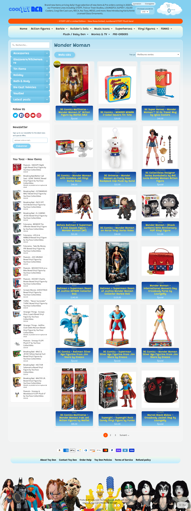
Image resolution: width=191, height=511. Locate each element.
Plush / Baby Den (76, 35)
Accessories (31, 54)
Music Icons (103, 29)
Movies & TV (101, 35)
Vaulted (18, 93)
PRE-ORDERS (120, 34)
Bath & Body (31, 82)
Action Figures (42, 29)
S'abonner (21, 146)
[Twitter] (15, 115)
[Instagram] (38, 115)
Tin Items (31, 70)
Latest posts (31, 100)
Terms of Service (124, 460)
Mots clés (64, 55)
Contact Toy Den (68, 460)
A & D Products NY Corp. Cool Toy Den (91, 499)
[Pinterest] (27, 115)
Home (23, 28)
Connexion (137, 4)
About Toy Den (48, 460)
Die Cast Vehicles (31, 88)
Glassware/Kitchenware (31, 61)
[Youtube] (33, 115)
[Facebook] (21, 115)
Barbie (62, 29)
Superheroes (125, 29)
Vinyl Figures (148, 29)
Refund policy (143, 460)
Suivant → (124, 435)
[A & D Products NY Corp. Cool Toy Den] (25, 9)
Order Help (85, 460)
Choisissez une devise (145, 9)
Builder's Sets (81, 29)
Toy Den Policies (103, 460)
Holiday (31, 76)
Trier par (132, 54)
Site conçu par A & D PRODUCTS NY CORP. (100, 503)
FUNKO (167, 29)
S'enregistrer (149, 4)
